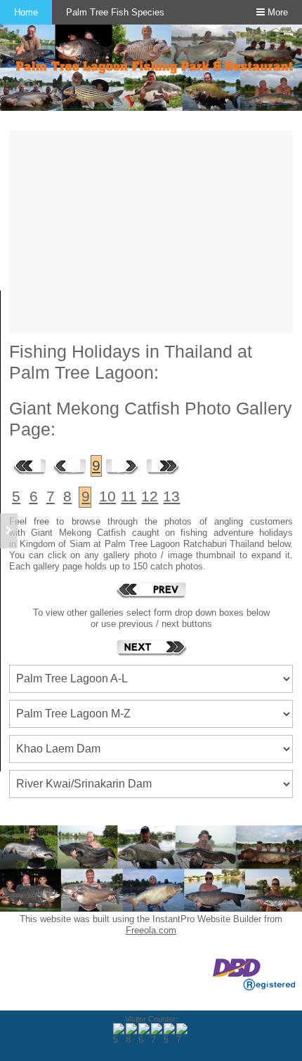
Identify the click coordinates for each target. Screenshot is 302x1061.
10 (107, 496)
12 (149, 496)
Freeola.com (151, 930)
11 (128, 496)
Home (26, 12)
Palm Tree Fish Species (115, 12)
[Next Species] (151, 647)
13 (171, 496)
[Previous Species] (151, 589)
